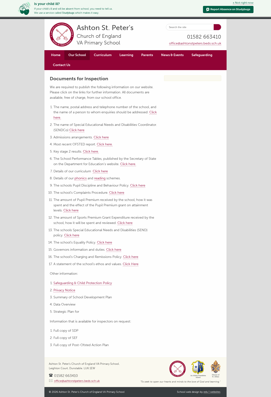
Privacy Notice (64, 290)
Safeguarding (202, 55)
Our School (77, 55)
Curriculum (103, 55)
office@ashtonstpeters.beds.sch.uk (195, 43)
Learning (126, 55)
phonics (80, 178)
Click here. (105, 144)
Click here (76, 130)
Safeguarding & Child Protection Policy (82, 283)
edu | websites (212, 391)
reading (99, 178)
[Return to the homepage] (62, 35)
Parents (147, 55)
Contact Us (61, 65)
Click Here (130, 264)
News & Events (172, 55)
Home (55, 55)
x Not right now (243, 2)
